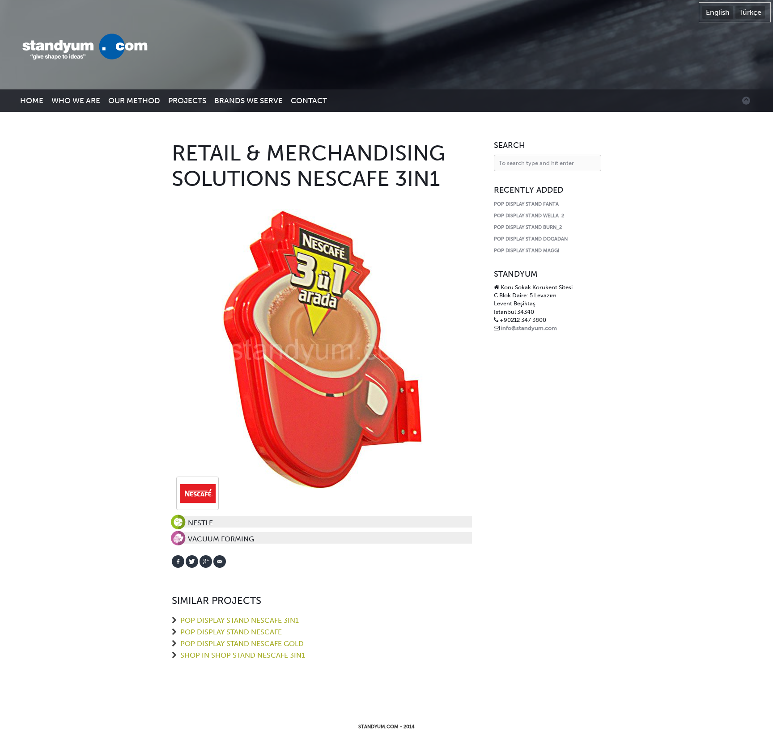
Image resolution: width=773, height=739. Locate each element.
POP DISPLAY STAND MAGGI (526, 250)
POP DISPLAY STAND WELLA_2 (529, 216)
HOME (31, 100)
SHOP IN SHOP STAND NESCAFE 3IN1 (242, 655)
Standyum (89, 47)
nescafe (197, 493)
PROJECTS (187, 100)
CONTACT (309, 100)
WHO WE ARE (75, 100)
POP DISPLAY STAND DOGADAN (531, 239)
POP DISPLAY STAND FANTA (526, 204)
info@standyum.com (529, 328)
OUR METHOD (134, 100)
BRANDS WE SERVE (248, 100)
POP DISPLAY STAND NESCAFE (231, 632)
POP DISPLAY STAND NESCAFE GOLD (242, 643)
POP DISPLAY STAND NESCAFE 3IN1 (239, 620)
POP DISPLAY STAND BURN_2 (528, 227)
